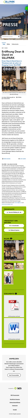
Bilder (7, 238)
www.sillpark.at (18, 202)
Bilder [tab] (8, 44)
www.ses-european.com (7, 204)
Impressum (15, 405)
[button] (19, 36)
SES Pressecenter (15, 395)
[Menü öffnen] (2, 2)
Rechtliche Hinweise (15, 399)
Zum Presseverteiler (14, 375)
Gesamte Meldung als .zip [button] (14, 212)
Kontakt (15, 409)
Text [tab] (4, 44)
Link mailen (23, 158)
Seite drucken (7, 158)
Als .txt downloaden (14, 225)
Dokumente (9, 293)
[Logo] (9, 2)
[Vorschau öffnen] (14, 79)
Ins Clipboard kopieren (14, 230)
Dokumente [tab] (15, 44)
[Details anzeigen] (14, 305)
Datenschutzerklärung (15, 402)
